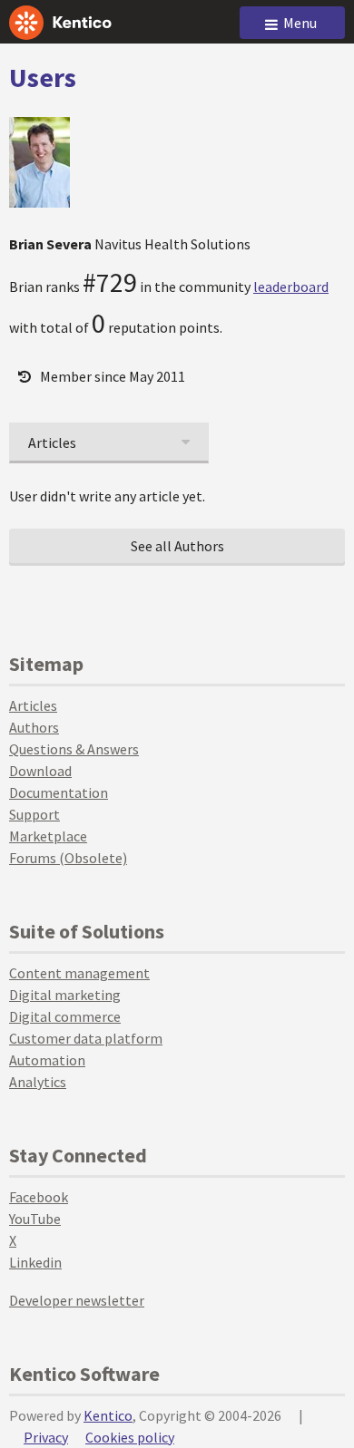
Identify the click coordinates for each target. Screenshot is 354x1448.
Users (42, 77)
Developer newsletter (76, 1300)
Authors (34, 727)
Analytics (37, 1082)
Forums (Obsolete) (68, 858)
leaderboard (291, 286)
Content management (79, 973)
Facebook (38, 1197)
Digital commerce (65, 1016)
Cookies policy (129, 1437)
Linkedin (35, 1262)
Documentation (58, 792)
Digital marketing (65, 995)
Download (40, 771)
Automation (47, 1060)
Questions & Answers (74, 749)
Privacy (46, 1437)
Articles (33, 705)
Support (34, 814)
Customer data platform (85, 1038)
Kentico (108, 1415)
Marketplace (48, 836)
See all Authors (177, 546)
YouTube (35, 1219)
